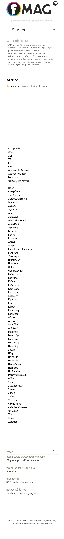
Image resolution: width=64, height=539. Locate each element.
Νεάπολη (13, 346)
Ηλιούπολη (14, 260)
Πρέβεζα (13, 367)
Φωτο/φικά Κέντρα (18, 181)
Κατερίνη (13, 295)
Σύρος (11, 393)
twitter (22, 493)
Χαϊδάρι (12, 421)
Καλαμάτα (13, 285)
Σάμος (11, 382)
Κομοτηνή (13, 310)
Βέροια (12, 231)
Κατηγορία (14, 148)
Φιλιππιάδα (14, 403)
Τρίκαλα (12, 396)
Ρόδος (11, 378)
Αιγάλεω (13, 216)
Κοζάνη (12, 306)
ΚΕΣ (10, 166)
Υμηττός (13, 400)
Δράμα (11, 245)
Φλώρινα (13, 411)
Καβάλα (12, 281)
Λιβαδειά (13, 328)
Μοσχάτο (13, 339)
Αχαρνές (13, 227)
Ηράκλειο (13, 263)
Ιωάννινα (13, 274)
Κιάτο (11, 303)
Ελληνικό (13, 252)
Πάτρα (11, 353)
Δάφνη (12, 242)
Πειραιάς (13, 357)
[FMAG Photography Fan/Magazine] (32, 13)
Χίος (10, 414)
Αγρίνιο (12, 209)
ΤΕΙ (10, 159)
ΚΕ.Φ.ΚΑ (12, 79)
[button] (16, 29)
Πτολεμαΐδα (14, 371)
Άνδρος (12, 206)
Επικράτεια (14, 191)
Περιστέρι (13, 360)
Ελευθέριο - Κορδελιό (20, 249)
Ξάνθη (11, 349)
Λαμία (11, 321)
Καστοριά (13, 292)
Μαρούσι (13, 331)
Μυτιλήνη (13, 342)
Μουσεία (13, 177)
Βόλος (11, 234)
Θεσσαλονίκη (15, 270)
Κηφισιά (12, 299)
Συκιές (12, 389)
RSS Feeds (12, 482)
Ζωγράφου (14, 256)
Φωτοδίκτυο (15, 86)
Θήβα (11, 267)
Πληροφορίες (14, 460)
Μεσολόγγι (14, 335)
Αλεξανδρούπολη (17, 220)
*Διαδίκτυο (14, 195)
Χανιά (11, 418)
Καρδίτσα (13, 288)
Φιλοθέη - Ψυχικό (18, 407)
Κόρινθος (13, 313)
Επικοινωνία (31, 460)
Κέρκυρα (13, 278)
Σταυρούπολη (15, 385)
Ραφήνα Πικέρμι (17, 375)
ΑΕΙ (10, 155)
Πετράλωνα (14, 364)
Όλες (11, 152)
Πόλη (11, 188)
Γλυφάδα (13, 238)
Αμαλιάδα (13, 224)
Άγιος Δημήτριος (17, 198)
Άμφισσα (13, 202)
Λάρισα (12, 317)
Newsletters (26, 482)
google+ (32, 493)
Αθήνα (11, 213)
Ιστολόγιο (12, 471)
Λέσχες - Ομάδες (17, 173)
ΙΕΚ (9, 163)
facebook (11, 493)
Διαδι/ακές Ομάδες (18, 170)
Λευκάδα (13, 324)
